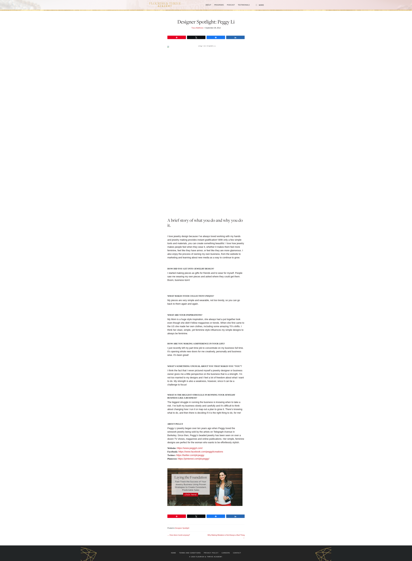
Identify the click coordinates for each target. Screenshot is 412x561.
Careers (226, 553)
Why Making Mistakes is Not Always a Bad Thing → (226, 536)
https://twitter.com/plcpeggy (190, 455)
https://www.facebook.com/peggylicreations (200, 451)
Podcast (231, 5)
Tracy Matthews (197, 28)
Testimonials (244, 5)
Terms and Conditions (190, 553)
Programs (219, 5)
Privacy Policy (211, 553)
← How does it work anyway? (178, 535)
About (208, 5)
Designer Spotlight (182, 528)
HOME (173, 553)
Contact (237, 553)
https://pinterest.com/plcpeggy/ (193, 458)
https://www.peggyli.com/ (190, 448)
